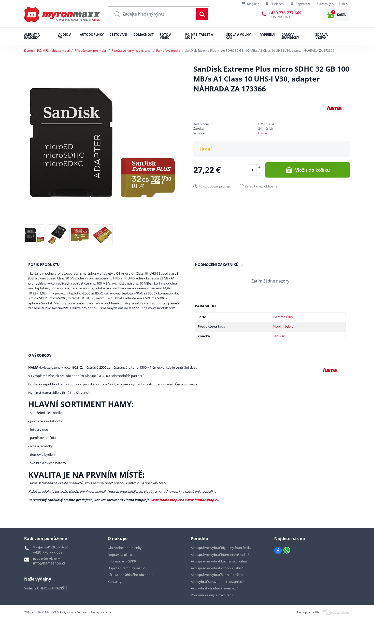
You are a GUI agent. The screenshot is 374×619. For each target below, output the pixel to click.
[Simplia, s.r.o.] (336, 612)
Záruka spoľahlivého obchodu (130, 574)
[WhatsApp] (286, 550)
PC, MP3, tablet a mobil (53, 50)
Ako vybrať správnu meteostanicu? (217, 581)
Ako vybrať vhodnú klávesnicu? (214, 588)
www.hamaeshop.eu (202, 499)
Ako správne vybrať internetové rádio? (220, 554)
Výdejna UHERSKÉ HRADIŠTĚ (45, 588)
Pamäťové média (168, 50)
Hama (262, 133)
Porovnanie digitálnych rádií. (212, 595)
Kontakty (115, 581)
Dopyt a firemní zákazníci (127, 568)
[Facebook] (278, 550)
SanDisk (279, 336)
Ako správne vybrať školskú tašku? (217, 574)
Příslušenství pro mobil (91, 50)
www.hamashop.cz (165, 499)
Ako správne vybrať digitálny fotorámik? (221, 547)
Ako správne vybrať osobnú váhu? (217, 568)
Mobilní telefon (284, 326)
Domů (28, 50)
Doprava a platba (121, 554)
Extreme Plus (283, 317)
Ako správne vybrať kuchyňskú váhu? (219, 561)
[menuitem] (250, 4)
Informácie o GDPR (122, 561)
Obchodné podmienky (125, 547)
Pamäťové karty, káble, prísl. (131, 50)
